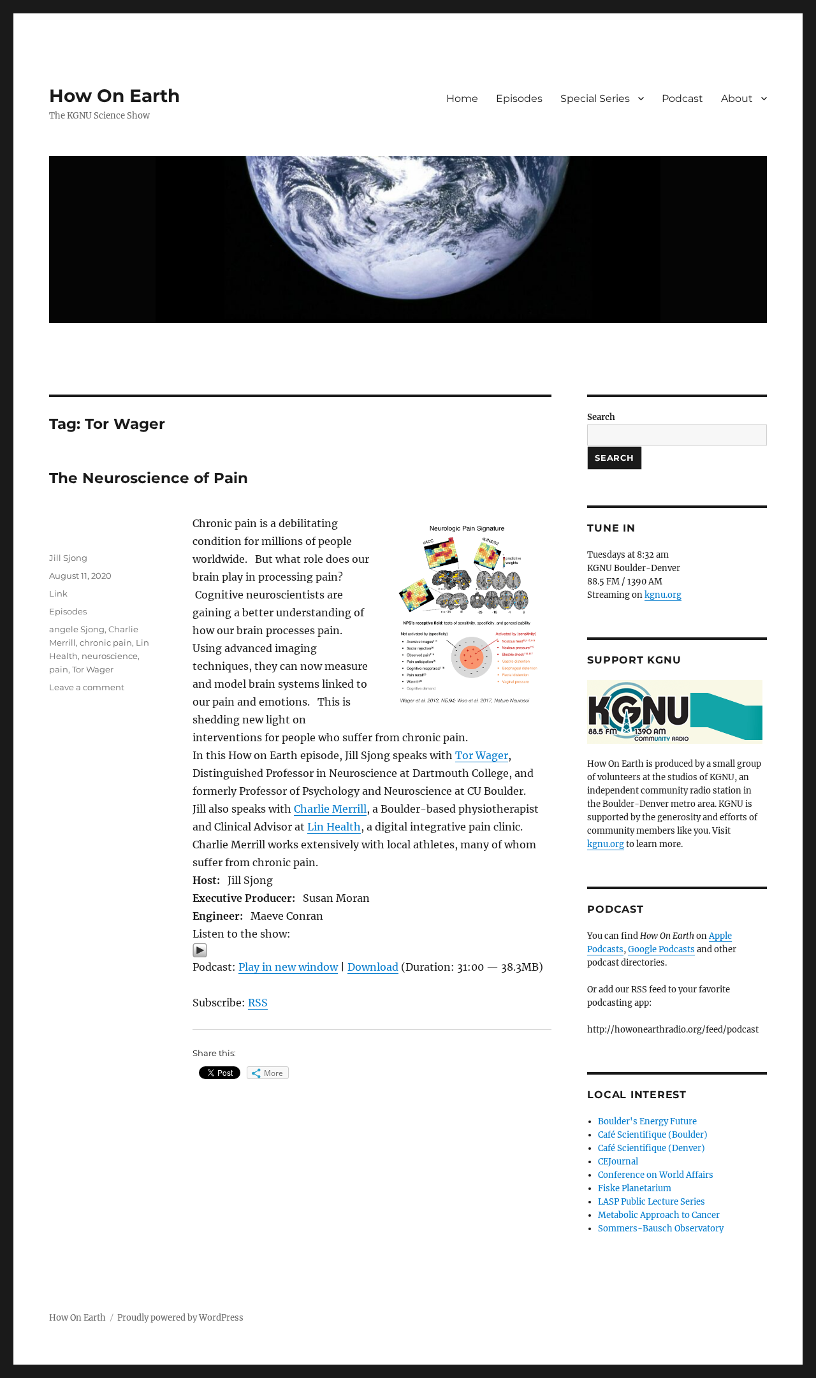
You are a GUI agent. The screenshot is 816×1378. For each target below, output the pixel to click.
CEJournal (618, 1161)
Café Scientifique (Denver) (651, 1148)
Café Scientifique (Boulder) (653, 1134)
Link (58, 593)
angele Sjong (77, 629)
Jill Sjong (68, 558)
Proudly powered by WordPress (180, 1317)
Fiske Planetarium (634, 1188)
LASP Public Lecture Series (651, 1201)
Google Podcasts (661, 949)
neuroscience (110, 656)
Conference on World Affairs (655, 1175)
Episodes (519, 98)
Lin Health (334, 826)
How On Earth (114, 95)
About (737, 98)
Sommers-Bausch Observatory (661, 1228)
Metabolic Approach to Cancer (659, 1215)
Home (462, 98)
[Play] (372, 950)
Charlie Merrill (330, 808)
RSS (258, 1002)
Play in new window (288, 967)
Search (601, 417)
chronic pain (106, 642)
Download (372, 967)
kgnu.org (663, 595)
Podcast (682, 98)
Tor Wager (481, 755)
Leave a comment (86, 687)
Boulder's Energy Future (647, 1121)
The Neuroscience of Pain (148, 478)
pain (58, 669)
